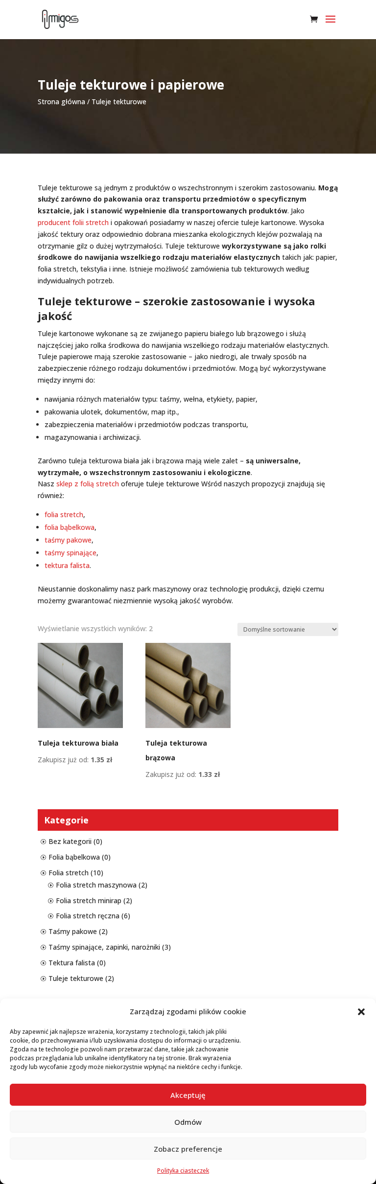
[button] (361, 1012)
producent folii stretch (73, 222)
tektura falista (67, 565)
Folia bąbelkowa (74, 857)
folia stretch (64, 514)
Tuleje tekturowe (75, 978)
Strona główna (61, 101)
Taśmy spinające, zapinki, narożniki (104, 947)
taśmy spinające (70, 552)
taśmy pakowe (68, 540)
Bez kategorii (70, 841)
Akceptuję (188, 1095)
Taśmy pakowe (72, 931)
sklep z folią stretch (87, 483)
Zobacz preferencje (188, 1149)
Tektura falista (71, 962)
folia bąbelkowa (69, 527)
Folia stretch (68, 872)
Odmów (188, 1122)
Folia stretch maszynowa (96, 884)
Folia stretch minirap (88, 900)
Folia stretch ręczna (87, 915)
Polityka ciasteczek (183, 1170)
